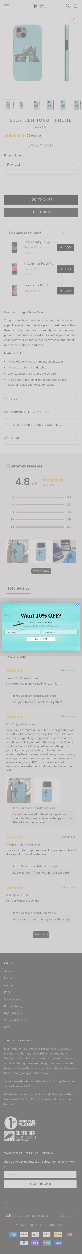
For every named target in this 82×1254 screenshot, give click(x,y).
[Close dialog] (77, 605)
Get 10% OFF (41, 639)
